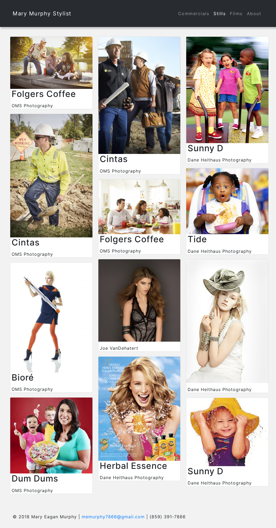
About (254, 13)
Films (236, 13)
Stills (219, 13)
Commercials (193, 13)
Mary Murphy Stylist (42, 13)
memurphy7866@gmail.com (113, 516)
